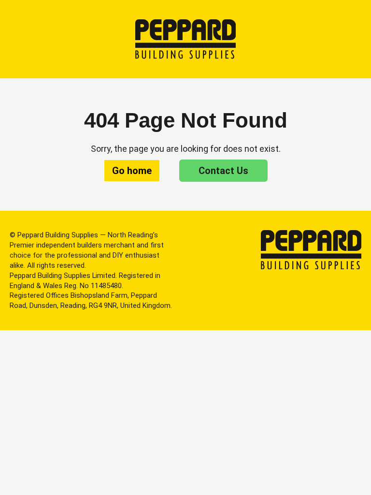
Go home (132, 170)
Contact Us (223, 170)
